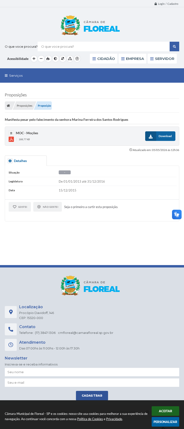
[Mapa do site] (70, 59)
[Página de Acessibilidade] (77, 59)
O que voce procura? (21, 46)
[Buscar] (174, 46)
